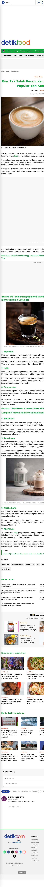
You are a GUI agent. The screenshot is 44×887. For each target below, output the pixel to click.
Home (9, 51)
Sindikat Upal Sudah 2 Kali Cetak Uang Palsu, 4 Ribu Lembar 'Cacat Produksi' (9, 734)
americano (6, 569)
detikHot (34, 850)
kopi (16, 532)
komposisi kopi (17, 564)
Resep (16, 51)
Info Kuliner (15, 71)
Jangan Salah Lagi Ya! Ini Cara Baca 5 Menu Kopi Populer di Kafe (18, 585)
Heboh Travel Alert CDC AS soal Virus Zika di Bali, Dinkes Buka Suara (29, 758)
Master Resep (30, 55)
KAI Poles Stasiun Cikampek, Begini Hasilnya (27, 733)
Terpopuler (7, 55)
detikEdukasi (35, 842)
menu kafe (30, 564)
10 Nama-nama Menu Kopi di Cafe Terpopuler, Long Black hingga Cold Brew (17, 604)
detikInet (34, 847)
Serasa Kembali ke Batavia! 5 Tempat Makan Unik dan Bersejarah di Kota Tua (11, 676)
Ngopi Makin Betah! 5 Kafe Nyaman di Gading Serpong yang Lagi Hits (17, 598)
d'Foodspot (18, 55)
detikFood (5, 71)
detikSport (34, 853)
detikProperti (35, 860)
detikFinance (35, 845)
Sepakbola (34, 855)
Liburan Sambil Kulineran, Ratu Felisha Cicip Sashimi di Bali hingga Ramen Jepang (9, 758)
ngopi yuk (6, 564)
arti (38, 564)
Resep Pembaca (26, 51)
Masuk (40, 2)
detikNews (34, 839)
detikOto (34, 858)
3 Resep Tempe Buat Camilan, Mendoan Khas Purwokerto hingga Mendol (12, 701)
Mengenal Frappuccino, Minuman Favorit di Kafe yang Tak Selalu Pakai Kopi (18, 591)
